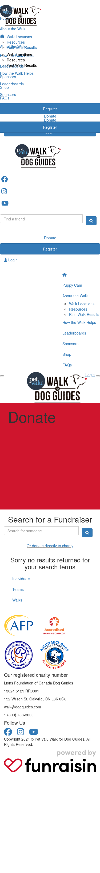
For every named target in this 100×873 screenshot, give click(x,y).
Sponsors (70, 343)
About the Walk (75, 295)
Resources (16, 59)
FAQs (67, 364)
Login (12, 259)
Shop (66, 354)
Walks (17, 600)
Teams (18, 589)
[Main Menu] (2, 376)
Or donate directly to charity (50, 545)
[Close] (98, 376)
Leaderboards (74, 333)
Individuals (21, 578)
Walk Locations (19, 54)
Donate (50, 237)
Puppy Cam (72, 285)
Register (50, 249)
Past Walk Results (22, 65)
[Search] (91, 220)
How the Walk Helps (79, 322)
